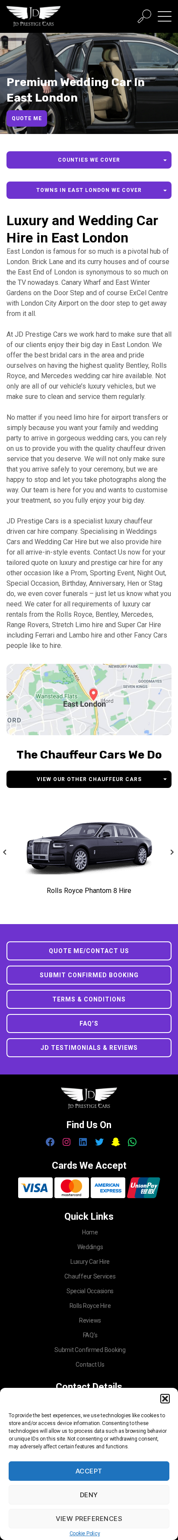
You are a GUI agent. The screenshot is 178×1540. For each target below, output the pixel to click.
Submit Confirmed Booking (89, 975)
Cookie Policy (85, 1533)
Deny (89, 1495)
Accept (89, 1471)
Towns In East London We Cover (89, 190)
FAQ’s (89, 1023)
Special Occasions (90, 1291)
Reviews (90, 1320)
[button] (165, 1398)
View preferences (89, 1518)
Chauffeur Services (89, 1276)
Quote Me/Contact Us (89, 950)
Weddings (90, 1246)
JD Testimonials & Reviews (89, 1047)
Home (90, 1232)
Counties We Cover (89, 160)
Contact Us (90, 1364)
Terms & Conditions (89, 999)
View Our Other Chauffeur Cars (89, 779)
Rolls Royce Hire (90, 1305)
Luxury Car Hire (90, 1261)
